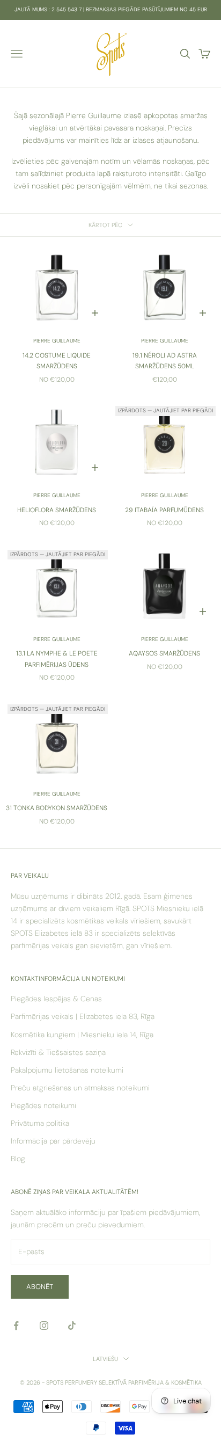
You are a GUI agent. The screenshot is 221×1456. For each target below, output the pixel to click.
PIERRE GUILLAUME (56, 340)
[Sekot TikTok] (72, 1325)
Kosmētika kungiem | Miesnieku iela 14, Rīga (82, 1034)
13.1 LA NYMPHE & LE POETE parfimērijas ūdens (57, 658)
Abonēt (39, 1286)
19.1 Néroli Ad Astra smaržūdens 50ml (164, 360)
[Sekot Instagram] (44, 1325)
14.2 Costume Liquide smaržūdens (57, 360)
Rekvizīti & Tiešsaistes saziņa (58, 1052)
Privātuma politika (40, 1123)
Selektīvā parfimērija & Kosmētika (150, 1382)
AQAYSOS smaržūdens (164, 653)
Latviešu (105, 1359)
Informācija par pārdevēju (53, 1141)
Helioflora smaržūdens (56, 510)
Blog (18, 1158)
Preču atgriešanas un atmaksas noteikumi (80, 1088)
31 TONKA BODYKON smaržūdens (56, 808)
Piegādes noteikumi (43, 1105)
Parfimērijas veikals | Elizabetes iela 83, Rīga (82, 1016)
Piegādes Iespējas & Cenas (56, 998)
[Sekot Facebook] (16, 1325)
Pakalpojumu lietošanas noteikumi (67, 1070)
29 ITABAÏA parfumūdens (164, 510)
